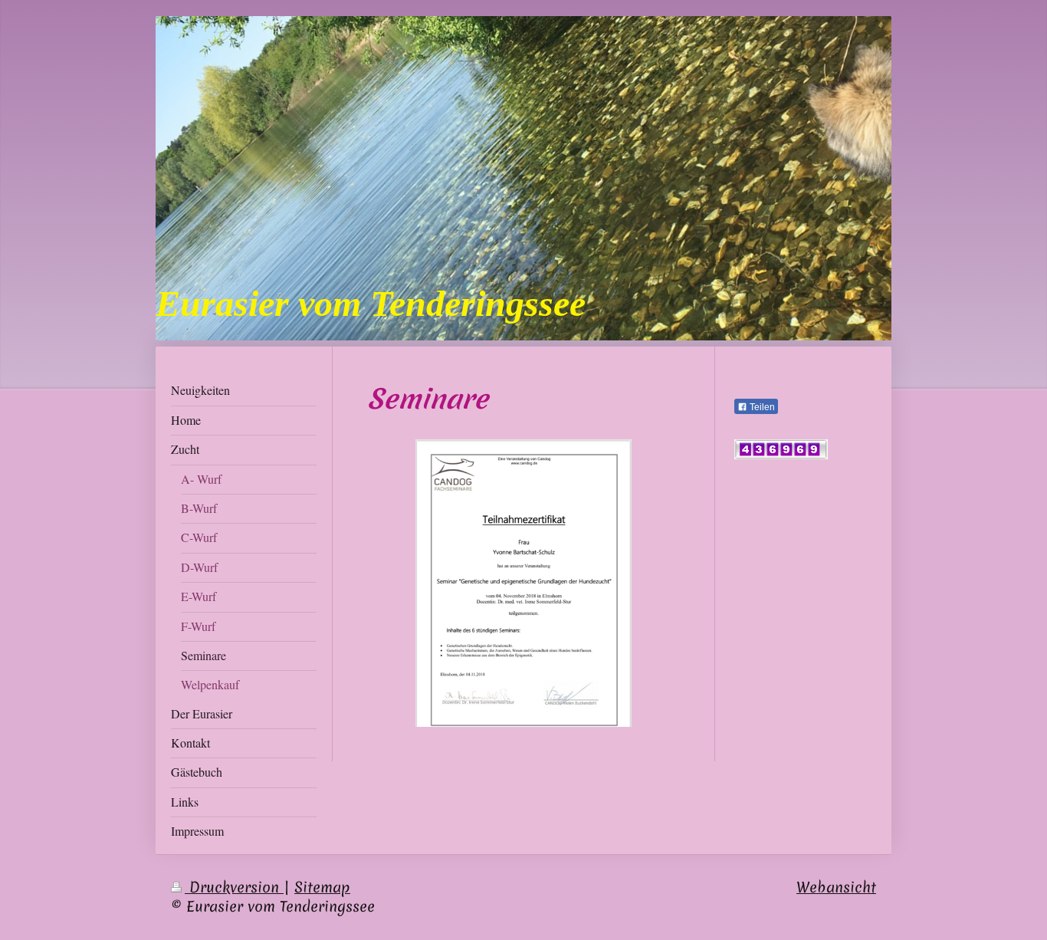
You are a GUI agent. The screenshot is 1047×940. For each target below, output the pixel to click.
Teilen (761, 407)
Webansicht (836, 887)
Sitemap (322, 887)
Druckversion (234, 887)
